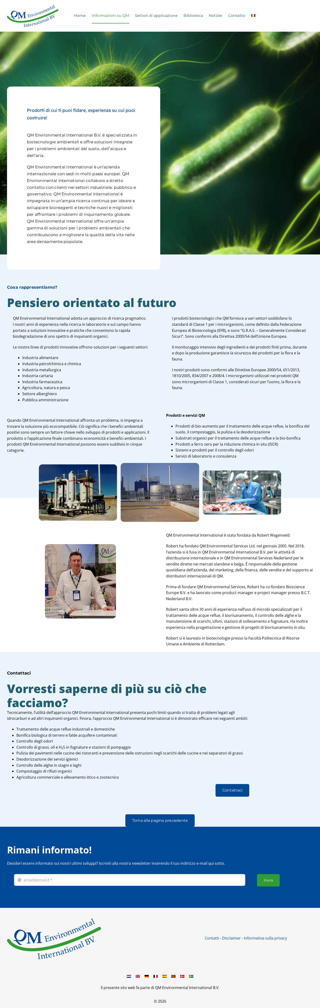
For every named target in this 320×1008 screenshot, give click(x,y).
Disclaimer (231, 938)
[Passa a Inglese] (137, 976)
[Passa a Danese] (182, 976)
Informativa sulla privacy (265, 938)
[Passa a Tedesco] (146, 976)
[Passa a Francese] (155, 976)
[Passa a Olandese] (128, 976)
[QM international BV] (54, 920)
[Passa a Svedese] (191, 976)
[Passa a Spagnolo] (164, 976)
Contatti (212, 938)
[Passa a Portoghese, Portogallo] (173, 976)
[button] (42, 492)
